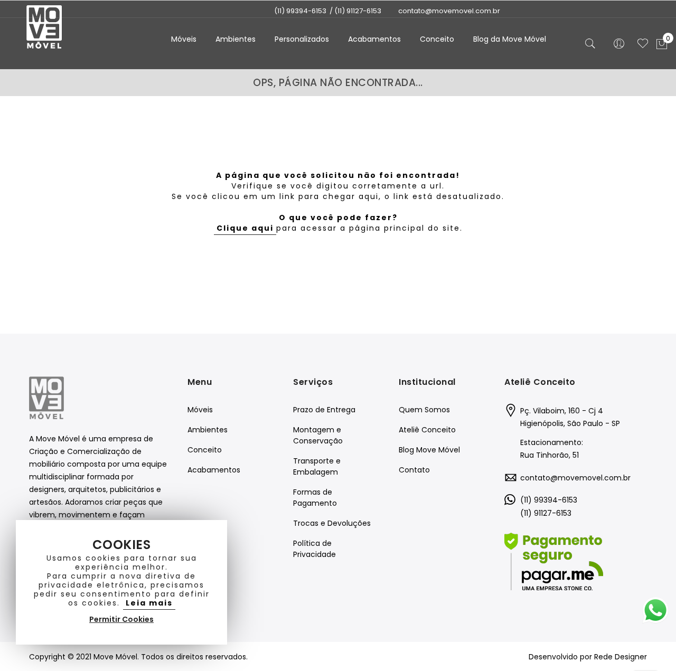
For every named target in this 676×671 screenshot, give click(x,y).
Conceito (204, 450)
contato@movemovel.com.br (575, 477)
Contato (414, 470)
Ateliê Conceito (427, 429)
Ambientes (207, 429)
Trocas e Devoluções (332, 523)
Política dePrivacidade (314, 549)
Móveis (200, 409)
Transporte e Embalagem (317, 466)
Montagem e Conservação (318, 435)
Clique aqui (245, 228)
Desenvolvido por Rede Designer (588, 656)
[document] (121, 582)
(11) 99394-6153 (300, 11)
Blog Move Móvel (429, 450)
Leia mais (149, 603)
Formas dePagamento (315, 497)
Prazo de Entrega (324, 409)
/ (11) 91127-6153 (355, 11)
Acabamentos (213, 470)
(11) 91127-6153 (545, 513)
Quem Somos (424, 409)
